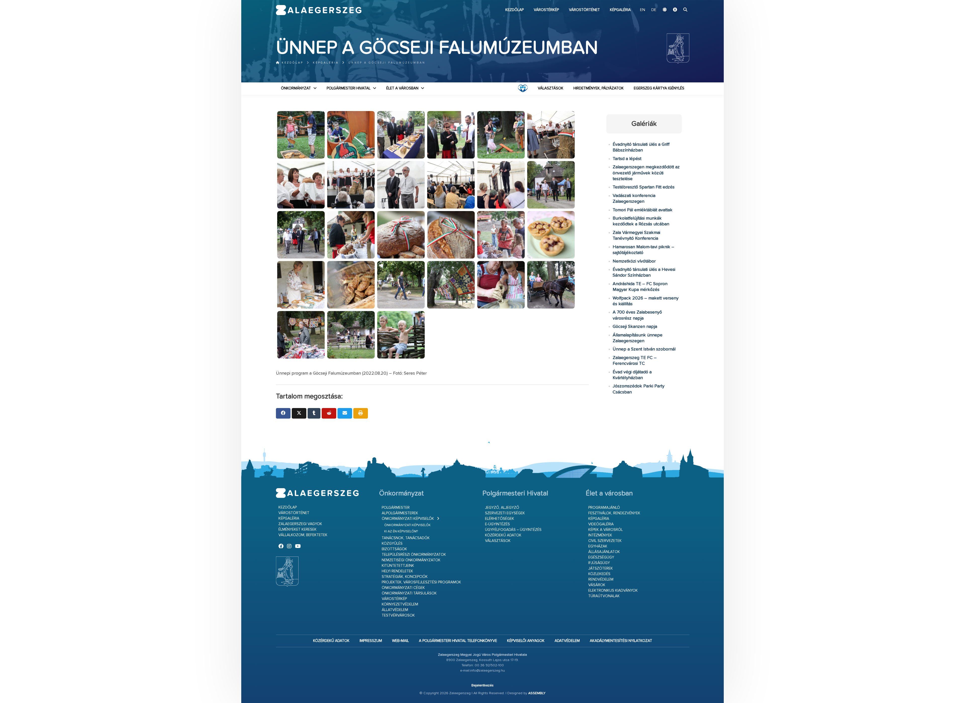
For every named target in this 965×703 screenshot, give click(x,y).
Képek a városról (605, 530)
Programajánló (604, 508)
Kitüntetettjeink (398, 566)
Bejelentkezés (482, 685)
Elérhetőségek (499, 519)
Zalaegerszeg (319, 10)
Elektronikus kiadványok (613, 590)
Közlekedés (599, 574)
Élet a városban (402, 88)
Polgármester (396, 508)
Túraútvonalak (604, 596)
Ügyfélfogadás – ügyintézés (513, 530)
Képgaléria (620, 10)
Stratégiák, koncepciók (405, 577)
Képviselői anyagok (526, 641)
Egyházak (597, 546)
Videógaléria (601, 524)
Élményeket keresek (297, 529)
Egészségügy (601, 557)
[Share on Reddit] (329, 413)
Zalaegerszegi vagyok (300, 524)
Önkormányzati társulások (409, 593)
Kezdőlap (514, 10)
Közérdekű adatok (503, 535)
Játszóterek (600, 568)
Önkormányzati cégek (403, 588)
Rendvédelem (600, 579)
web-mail (400, 641)
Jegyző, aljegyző (502, 508)
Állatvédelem (395, 610)
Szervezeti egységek (505, 513)
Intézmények (600, 535)
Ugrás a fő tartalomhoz (676, 2)
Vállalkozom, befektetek (302, 535)
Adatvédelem (567, 641)
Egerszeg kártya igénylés (659, 88)
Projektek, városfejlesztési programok (421, 582)
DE (653, 10)
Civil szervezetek (605, 541)
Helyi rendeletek (397, 571)
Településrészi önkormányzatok (414, 555)
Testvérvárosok (398, 615)
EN (642, 10)
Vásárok (596, 585)
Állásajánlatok (604, 552)
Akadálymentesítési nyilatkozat (621, 641)
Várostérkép (546, 10)
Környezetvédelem (400, 604)
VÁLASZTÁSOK (550, 88)
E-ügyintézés (497, 524)
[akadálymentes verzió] (675, 10)
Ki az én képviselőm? (401, 531)
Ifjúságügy (599, 563)
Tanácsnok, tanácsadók (406, 538)
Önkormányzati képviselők (408, 519)
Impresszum (371, 641)
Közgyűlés (392, 543)
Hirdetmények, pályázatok (598, 88)
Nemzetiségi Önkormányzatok (411, 560)
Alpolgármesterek (400, 513)
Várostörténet (584, 10)
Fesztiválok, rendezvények (614, 513)
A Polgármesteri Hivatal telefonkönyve (458, 641)
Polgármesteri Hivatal (348, 88)
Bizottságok (394, 549)
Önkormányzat (296, 88)
